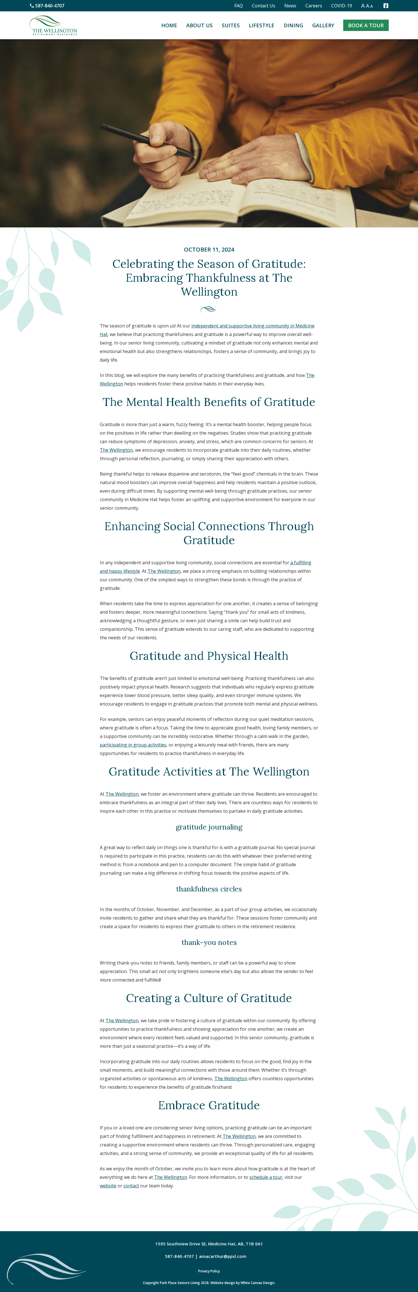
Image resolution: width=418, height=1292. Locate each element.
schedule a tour (265, 1177)
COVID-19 (341, 6)
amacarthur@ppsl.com (222, 1256)
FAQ (238, 6)
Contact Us (263, 6)
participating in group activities (133, 745)
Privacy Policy (209, 1271)
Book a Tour (366, 25)
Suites (231, 25)
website (108, 1186)
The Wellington (116, 450)
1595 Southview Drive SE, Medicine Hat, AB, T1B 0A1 (209, 1244)
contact (131, 1186)
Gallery (323, 25)
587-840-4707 (49, 6)
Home (169, 25)
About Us (199, 25)
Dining (293, 25)
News (290, 6)
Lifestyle (261, 25)
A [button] (363, 5)
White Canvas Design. (258, 1282)
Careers (313, 6)
